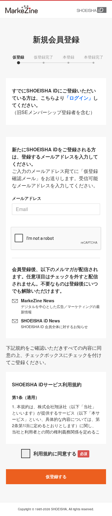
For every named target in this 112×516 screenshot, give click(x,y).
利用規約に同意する (60, 453)
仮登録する (56, 476)
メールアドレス (26, 198)
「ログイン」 (79, 97)
